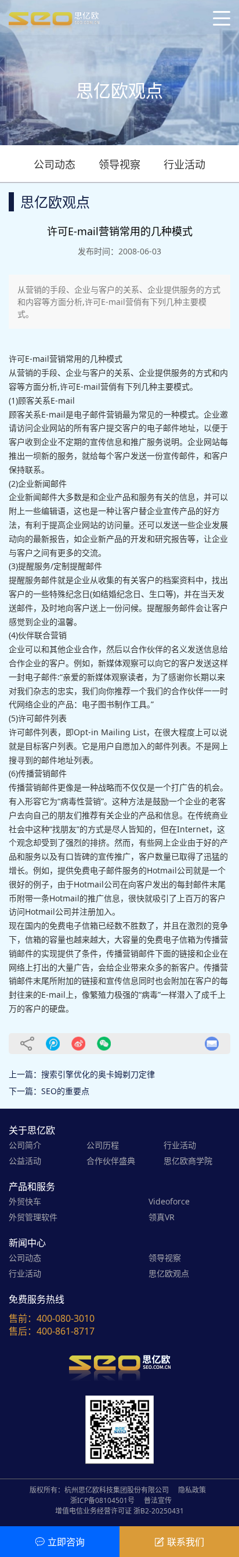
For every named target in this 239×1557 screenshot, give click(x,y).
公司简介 (25, 1144)
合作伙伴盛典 (110, 1160)
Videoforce (169, 1201)
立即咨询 (66, 1542)
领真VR (162, 1216)
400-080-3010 (66, 1318)
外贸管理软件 (33, 1216)
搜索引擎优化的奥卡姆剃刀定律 (98, 1074)
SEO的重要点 (65, 1090)
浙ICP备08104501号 (102, 1500)
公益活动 (25, 1160)
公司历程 (102, 1144)
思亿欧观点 (169, 1273)
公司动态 (54, 164)
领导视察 (119, 164)
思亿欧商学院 (188, 1160)
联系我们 (185, 1542)
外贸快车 (25, 1201)
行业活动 (184, 164)
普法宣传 (158, 1500)
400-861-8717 (66, 1331)
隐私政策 (192, 1490)
